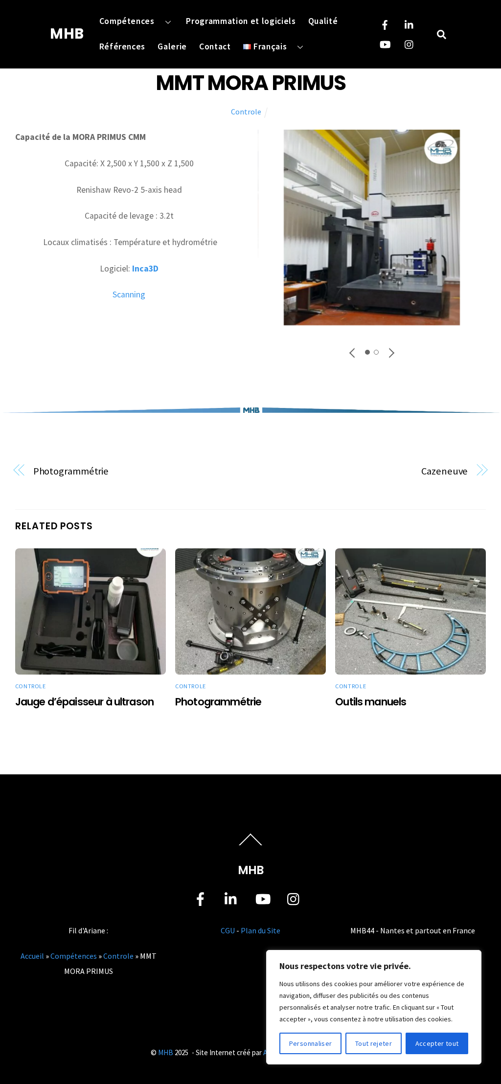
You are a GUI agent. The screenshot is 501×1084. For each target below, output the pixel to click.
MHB (165, 1052)
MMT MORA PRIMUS (250, 82)
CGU (228, 930)
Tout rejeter (373, 1043)
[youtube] (385, 43)
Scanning (129, 294)
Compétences (127, 21)
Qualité (323, 21)
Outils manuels (370, 702)
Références (122, 46)
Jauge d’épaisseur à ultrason (84, 702)
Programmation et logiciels (241, 21)
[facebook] (385, 23)
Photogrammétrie (71, 471)
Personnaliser (310, 1043)
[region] (373, 1007)
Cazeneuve (444, 471)
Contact (215, 46)
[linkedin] (409, 23)
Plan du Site (260, 930)
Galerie (172, 46)
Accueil (32, 956)
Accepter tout (437, 1043)
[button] (352, 352)
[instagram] (409, 43)
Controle (246, 111)
